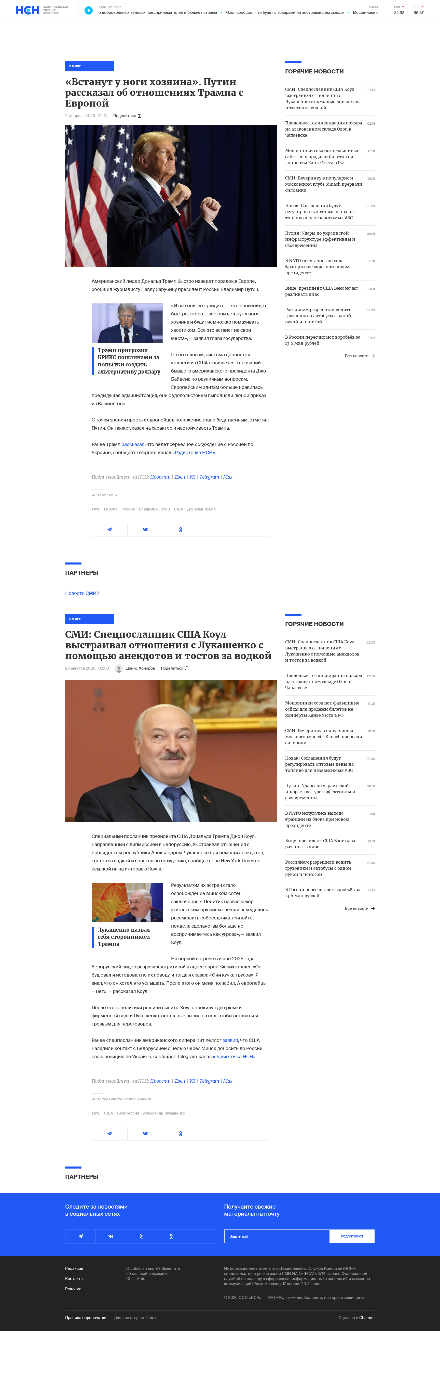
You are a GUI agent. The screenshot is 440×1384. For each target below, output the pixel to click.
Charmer (367, 1317)
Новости (160, 477)
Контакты (74, 1278)
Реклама (73, 1288)
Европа (110, 509)
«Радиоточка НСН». (235, 1057)
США (178, 509)
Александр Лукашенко (164, 1113)
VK (192, 477)
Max (227, 477)
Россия (128, 509)
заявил (230, 1040)
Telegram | (211, 477)
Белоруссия (128, 1113)
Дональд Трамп (201, 509)
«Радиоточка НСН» (193, 453)
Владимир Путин (154, 509)
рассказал (133, 444)
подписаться (352, 1236)
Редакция (74, 1268)
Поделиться (124, 115)
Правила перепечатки (85, 1317)
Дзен (180, 477)
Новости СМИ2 (82, 593)
